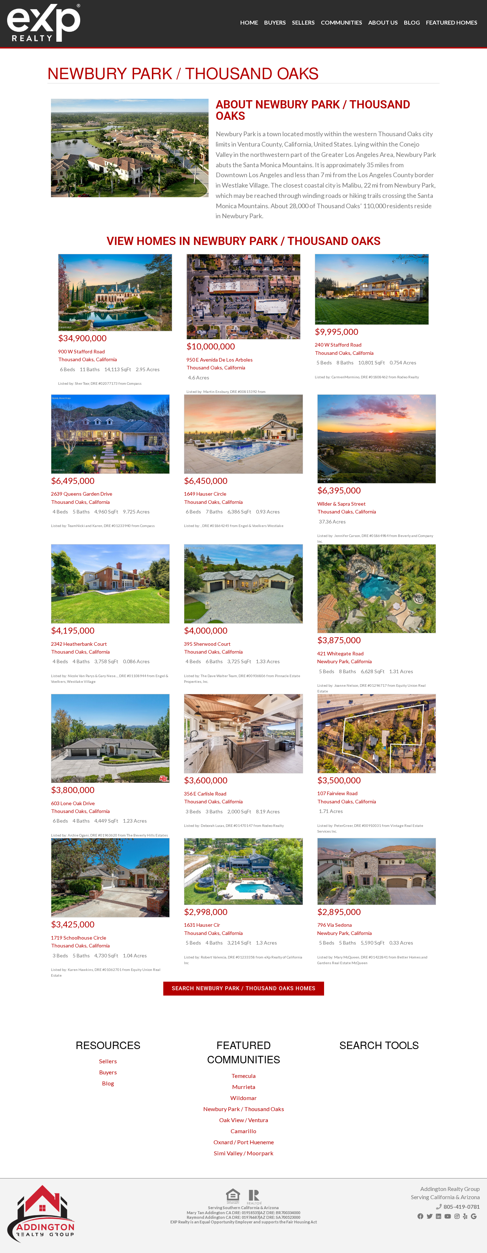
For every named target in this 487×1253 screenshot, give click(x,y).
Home (249, 22)
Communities (341, 22)
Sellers (303, 22)
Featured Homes (451, 22)
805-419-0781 (462, 1206)
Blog (412, 22)
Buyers (275, 22)
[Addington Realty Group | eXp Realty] (43, 21)
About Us (383, 22)
